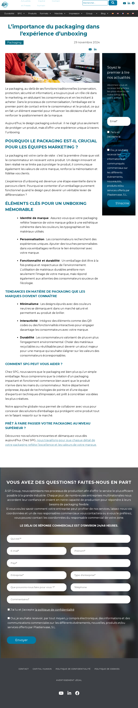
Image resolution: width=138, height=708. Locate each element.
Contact (24, 669)
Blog (103, 13)
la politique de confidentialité (54, 609)
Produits (32, 13)
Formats (44, 13)
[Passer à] (112, 13)
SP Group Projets (89, 13)
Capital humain (42, 669)
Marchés (59, 13)
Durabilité (9, 13)
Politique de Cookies (107, 669)
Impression (74, 13)
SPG (20, 13)
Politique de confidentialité (73, 669)
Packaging (14, 42)
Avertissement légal (69, 680)
